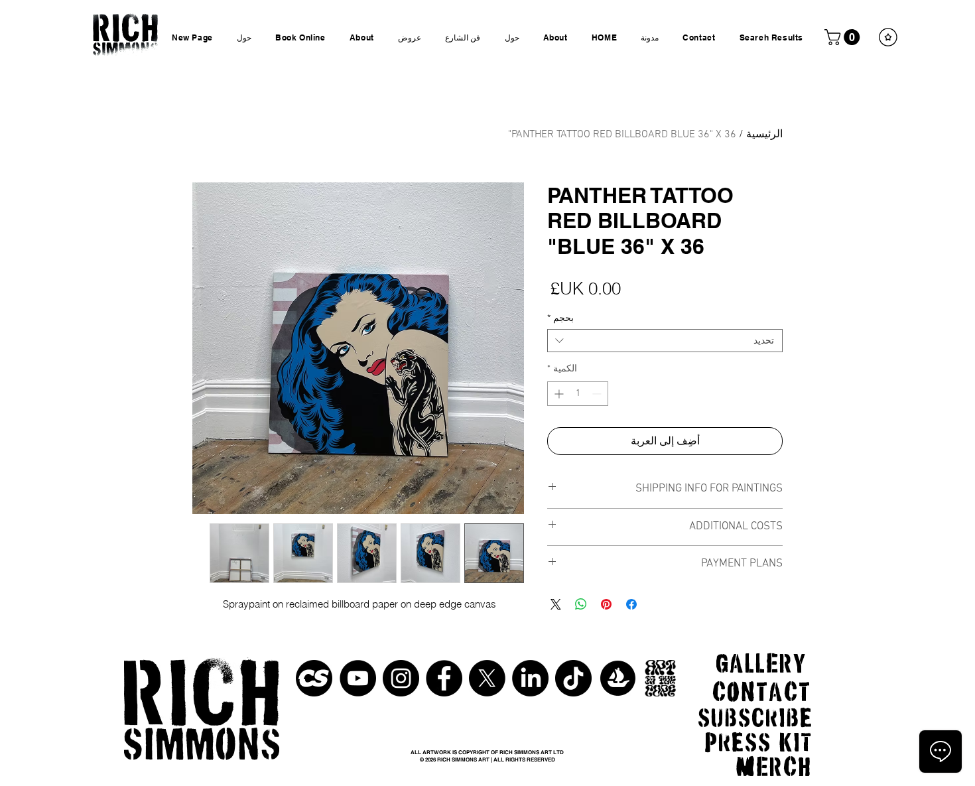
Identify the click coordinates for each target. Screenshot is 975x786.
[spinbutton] (578, 393)
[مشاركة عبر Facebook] (631, 604)
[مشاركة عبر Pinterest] (606, 604)
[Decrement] (598, 393)
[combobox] (665, 340)
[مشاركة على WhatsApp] (581, 604)
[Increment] (557, 393)
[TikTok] (573, 678)
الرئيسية (764, 134)
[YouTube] (358, 678)
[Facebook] (444, 678)
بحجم (560, 318)
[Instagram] (401, 678)
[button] (844, 37)
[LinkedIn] (530, 678)
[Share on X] (556, 604)
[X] (487, 678)
